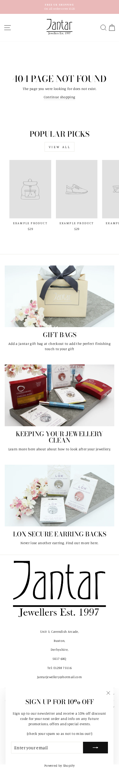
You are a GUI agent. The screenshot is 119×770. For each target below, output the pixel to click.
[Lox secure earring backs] (59, 495)
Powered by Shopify (59, 765)
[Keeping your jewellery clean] (59, 395)
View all (60, 147)
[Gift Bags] (59, 296)
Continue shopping (59, 97)
